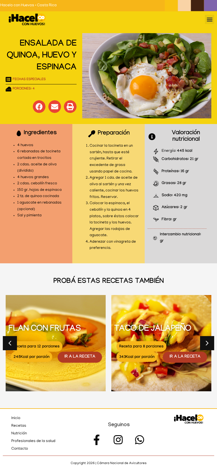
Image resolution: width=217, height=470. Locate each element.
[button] (209, 19)
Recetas (18, 426)
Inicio (15, 418)
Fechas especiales (29, 80)
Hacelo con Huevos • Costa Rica (28, 5)
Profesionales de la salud (33, 441)
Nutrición (19, 433)
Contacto (19, 449)
